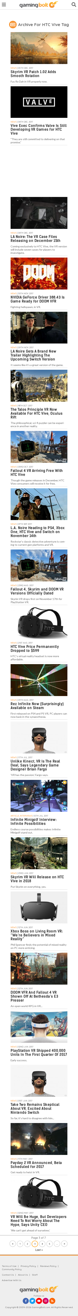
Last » (39, 1250)
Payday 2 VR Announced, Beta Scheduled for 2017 (36, 1165)
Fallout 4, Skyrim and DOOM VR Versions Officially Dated (37, 591)
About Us (23, 1274)
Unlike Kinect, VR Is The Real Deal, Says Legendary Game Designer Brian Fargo (35, 765)
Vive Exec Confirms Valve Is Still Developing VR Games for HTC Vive (39, 129)
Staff (35, 1274)
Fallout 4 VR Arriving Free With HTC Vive (37, 473)
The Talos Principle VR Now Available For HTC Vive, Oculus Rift (36, 413)
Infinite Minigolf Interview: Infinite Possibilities (34, 821)
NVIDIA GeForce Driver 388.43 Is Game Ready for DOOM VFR (38, 299)
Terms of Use (9, 1266)
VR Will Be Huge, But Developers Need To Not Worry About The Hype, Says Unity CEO (39, 1221)
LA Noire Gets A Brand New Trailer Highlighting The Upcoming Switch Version (33, 355)
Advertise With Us (11, 1280)
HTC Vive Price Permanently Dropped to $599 (35, 648)
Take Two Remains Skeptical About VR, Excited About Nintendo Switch (35, 1108)
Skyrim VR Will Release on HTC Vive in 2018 (37, 879)
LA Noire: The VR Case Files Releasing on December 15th (35, 239)
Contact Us (8, 1274)
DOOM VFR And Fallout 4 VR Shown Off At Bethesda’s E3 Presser (34, 996)
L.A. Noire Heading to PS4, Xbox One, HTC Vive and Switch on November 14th (38, 532)
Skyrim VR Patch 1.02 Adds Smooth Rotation (33, 74)
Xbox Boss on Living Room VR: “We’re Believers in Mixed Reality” (37, 935)
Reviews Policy (48, 1266)
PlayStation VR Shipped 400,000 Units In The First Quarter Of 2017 (39, 1052)
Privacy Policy (28, 1266)
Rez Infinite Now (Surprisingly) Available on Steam (37, 706)
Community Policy (12, 1269)
